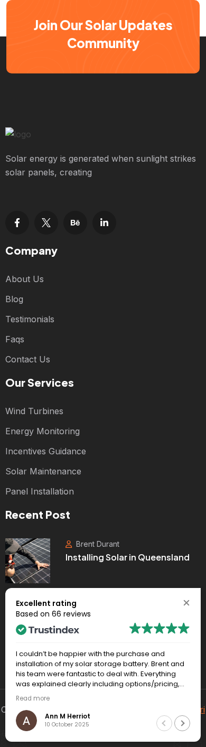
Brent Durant (96, 543)
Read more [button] (33, 698)
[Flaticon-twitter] (46, 223)
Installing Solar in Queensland (127, 557)
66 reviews (71, 614)
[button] (186, 602)
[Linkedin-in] (104, 223)
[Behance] (75, 223)
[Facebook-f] (17, 223)
